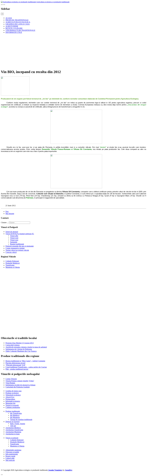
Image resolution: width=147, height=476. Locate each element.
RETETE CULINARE (14, 28)
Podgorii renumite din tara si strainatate (20, 246)
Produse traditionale (13, 411)
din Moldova (14, 415)
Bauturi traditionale (17, 244)
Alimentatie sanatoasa (13, 450)
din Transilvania (16, 413)
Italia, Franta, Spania (17, 424)
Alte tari (13, 426)
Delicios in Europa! (13, 422)
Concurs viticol (11, 252)
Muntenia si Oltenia (13, 267)
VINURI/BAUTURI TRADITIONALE (20, 30)
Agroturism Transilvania (14, 430)
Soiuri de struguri (12, 232)
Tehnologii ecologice (13, 395)
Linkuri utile (10, 458)
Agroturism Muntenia (13, 432)
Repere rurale (10, 456)
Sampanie (13, 242)
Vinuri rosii (14, 238)
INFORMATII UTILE (14, 32)
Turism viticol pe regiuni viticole (17, 250)
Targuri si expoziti (12, 405)
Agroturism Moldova (13, 428)
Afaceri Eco (10, 397)
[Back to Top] (2, 474)
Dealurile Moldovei (13, 263)
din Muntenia (15, 417)
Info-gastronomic (12, 454)
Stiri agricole (10, 460)
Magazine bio (10, 403)
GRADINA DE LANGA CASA (18, 24)
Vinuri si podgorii (12, 438)
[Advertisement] (70, 51)
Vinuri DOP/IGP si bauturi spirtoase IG (20, 234)
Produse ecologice (12, 393)
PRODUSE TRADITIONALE (17, 20)
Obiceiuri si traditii (12, 452)
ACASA (9, 18)
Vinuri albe (14, 236)
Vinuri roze (14, 240)
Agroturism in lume (13, 434)
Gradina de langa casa (13, 391)
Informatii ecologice (13, 401)
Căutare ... (4, 222)
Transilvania (10, 265)
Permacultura (10, 399)
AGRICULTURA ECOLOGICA (18, 22)
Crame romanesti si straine (15, 248)
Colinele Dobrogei (12, 261)
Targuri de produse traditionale (21, 419)
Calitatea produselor (13, 407)
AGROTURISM (12, 26)
